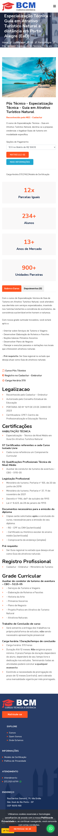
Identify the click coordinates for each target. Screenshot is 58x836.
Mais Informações (20, 162)
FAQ (25, 174)
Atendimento (10, 778)
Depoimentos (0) (33, 288)
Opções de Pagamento (17, 142)
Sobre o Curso (11, 288)
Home (5, 42)
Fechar (8, 830)
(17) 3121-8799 (12, 781)
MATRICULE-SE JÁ (22, 829)
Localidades (19, 42)
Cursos (12, 733)
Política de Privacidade (15, 761)
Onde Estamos (16, 740)
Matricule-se (17, 154)
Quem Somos (15, 736)
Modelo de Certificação (39, 174)
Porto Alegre (44, 42)
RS (31, 42)
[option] (29, 77)
